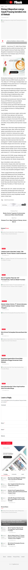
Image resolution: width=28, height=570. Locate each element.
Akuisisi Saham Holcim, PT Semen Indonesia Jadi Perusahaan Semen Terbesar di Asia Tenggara (14, 305)
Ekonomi (4, 301)
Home (2, 6)
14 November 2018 (5, 255)
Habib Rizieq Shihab (8, 199)
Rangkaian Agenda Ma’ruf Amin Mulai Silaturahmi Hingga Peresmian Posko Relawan (11, 360)
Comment (3, 405)
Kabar (6, 6)
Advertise (9, 556)
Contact (22, 556)
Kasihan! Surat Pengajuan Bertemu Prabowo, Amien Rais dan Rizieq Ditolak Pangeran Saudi (17, 492)
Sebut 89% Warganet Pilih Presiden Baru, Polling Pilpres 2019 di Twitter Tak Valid (16, 499)
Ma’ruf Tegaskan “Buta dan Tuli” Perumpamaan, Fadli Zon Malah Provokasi (15, 529)
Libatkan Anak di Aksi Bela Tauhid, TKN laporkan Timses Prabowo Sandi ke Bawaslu (13, 521)
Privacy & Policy (16, 556)
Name (3, 423)
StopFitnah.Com (15, 564)
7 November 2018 (4, 17)
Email (3, 429)
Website (3, 436)
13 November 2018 (5, 390)
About (4, 556)
